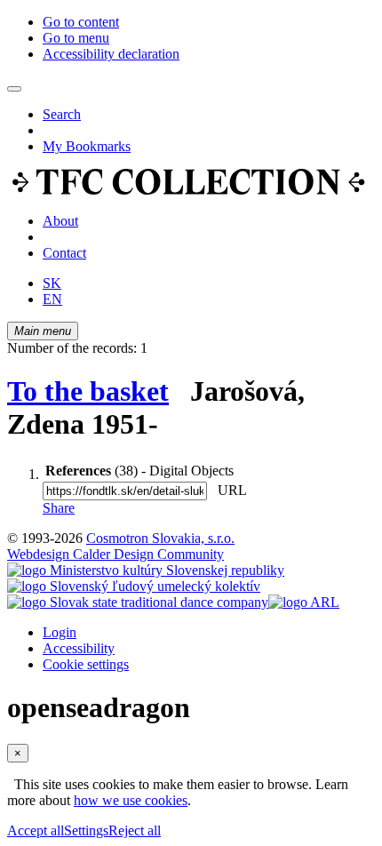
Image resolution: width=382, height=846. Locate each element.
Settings (86, 830)
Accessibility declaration (111, 53)
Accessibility (79, 648)
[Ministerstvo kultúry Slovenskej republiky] (145, 570)
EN (52, 299)
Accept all (35, 830)
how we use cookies (130, 800)
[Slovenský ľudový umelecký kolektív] (133, 586)
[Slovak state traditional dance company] (137, 602)
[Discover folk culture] (188, 190)
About (60, 220)
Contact (64, 252)
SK (52, 283)
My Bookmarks (87, 146)
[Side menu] (14, 89)
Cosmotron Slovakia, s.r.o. (160, 538)
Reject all (134, 830)
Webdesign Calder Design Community (115, 554)
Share (59, 507)
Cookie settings (86, 664)
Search (62, 114)
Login (59, 632)
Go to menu (76, 37)
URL (228, 490)
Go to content (81, 21)
